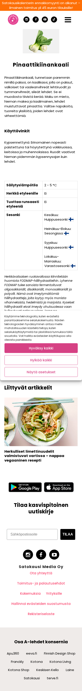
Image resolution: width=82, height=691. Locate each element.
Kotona (37, 661)
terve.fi (52, 678)
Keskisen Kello (47, 670)
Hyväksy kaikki (41, 348)
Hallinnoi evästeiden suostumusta (41, 603)
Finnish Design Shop (59, 653)
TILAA (68, 534)
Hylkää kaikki (41, 360)
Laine (70, 670)
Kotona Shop (18, 670)
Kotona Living (60, 661)
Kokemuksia (30, 593)
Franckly (17, 661)
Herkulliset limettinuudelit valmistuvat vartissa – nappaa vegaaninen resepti (34, 456)
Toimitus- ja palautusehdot (41, 583)
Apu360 (13, 653)
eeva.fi (31, 653)
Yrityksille (54, 593)
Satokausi (32, 678)
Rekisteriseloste (41, 614)
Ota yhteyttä (41, 573)
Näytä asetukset (41, 372)
